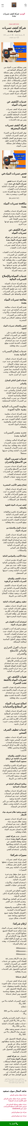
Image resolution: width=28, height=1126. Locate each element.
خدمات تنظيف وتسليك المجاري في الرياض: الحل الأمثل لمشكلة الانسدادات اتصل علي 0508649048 (15, 1106)
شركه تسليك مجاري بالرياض (18, 1095)
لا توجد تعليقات (13, 37)
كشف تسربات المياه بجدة (15, 1082)
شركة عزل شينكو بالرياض (18, 1112)
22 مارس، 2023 (7, 35)
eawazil (16, 35)
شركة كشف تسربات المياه (17, 1079)
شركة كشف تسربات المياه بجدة (14, 29)
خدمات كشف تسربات (14, 23)
